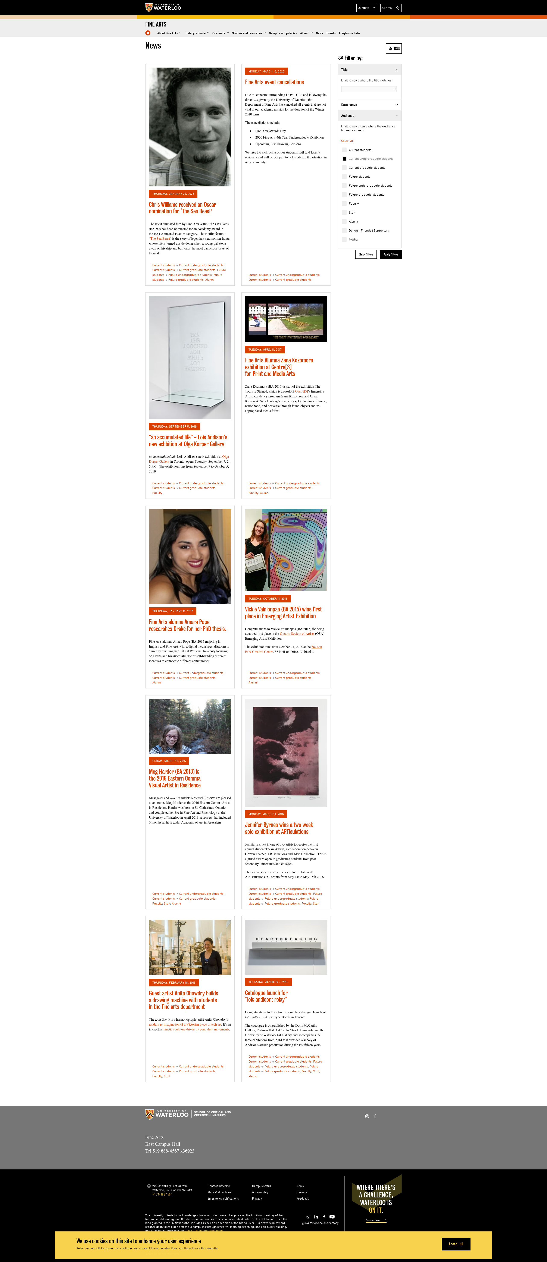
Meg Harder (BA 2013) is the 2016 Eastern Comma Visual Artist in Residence (175, 778)
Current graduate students (367, 167)
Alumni (353, 221)
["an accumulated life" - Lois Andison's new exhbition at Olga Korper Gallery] (190, 357)
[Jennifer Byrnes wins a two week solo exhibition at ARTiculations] (286, 753)
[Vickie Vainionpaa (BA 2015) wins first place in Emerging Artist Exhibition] (286, 550)
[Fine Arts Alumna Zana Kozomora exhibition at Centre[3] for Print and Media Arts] (286, 319)
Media (353, 239)
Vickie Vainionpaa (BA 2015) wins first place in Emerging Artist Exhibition (283, 612)
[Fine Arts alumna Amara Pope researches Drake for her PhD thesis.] (190, 556)
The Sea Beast (160, 238)
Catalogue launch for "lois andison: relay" (266, 996)
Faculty (354, 203)
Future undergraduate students (370, 185)
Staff (352, 212)
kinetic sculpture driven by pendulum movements (196, 1029)
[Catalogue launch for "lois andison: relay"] (286, 947)
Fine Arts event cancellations (274, 82)
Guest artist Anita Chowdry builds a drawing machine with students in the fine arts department (183, 999)
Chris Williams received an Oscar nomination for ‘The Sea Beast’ (182, 208)
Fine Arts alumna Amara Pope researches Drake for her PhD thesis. (187, 625)
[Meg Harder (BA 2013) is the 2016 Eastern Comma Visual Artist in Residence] (190, 726)
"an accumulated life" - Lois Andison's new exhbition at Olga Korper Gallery (188, 440)
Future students (359, 176)
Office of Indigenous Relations (204, 1230)
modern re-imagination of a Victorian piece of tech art (185, 1024)
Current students (360, 150)
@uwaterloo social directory (320, 1223)
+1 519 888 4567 (162, 1194)
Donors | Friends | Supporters (369, 230)
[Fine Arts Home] (147, 32)
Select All (347, 141)
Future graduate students (366, 194)
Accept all (456, 1244)
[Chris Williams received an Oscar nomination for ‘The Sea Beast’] (190, 127)
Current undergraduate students (371, 158)
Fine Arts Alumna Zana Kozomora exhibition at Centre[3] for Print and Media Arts (279, 366)
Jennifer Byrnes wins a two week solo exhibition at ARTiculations (279, 828)
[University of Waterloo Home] (163, 7)
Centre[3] (301, 391)
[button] (367, 8)
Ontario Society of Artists (297, 633)
